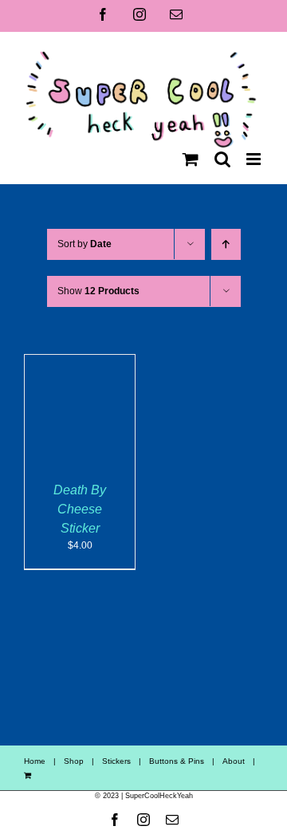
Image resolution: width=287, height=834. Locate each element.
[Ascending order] (226, 244)
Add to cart (79, 405)
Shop (74, 761)
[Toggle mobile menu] (254, 159)
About (233, 761)
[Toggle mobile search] (222, 159)
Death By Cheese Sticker (79, 509)
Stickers (116, 761)
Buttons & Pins (176, 761)
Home (34, 761)
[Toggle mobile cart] (191, 159)
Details (90, 419)
